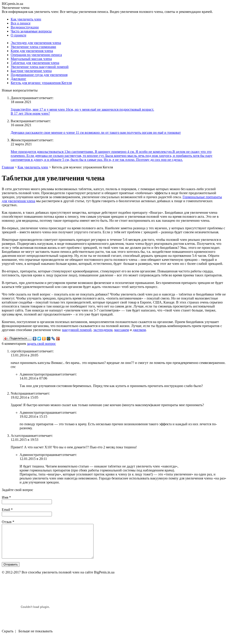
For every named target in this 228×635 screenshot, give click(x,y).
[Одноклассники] (44, 338)
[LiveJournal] (53, 338)
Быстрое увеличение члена (31, 71)
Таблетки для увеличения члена (35, 63)
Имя (6, 497)
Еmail (7, 509)
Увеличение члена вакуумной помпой (40, 67)
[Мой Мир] (48, 338)
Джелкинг (18, 79)
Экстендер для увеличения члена (36, 43)
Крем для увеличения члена (32, 51)
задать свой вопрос (41, 343)
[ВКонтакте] (34, 338)
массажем (121, 330)
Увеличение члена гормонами (33, 47)
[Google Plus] (58, 338)
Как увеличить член (33, 167)
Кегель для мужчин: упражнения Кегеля (41, 83)
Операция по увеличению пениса (36, 55)
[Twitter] (39, 338)
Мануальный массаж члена (31, 59)
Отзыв (8, 522)
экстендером (102, 330)
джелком (139, 330)
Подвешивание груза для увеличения (39, 75)
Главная (8, 167)
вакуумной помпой (77, 330)
